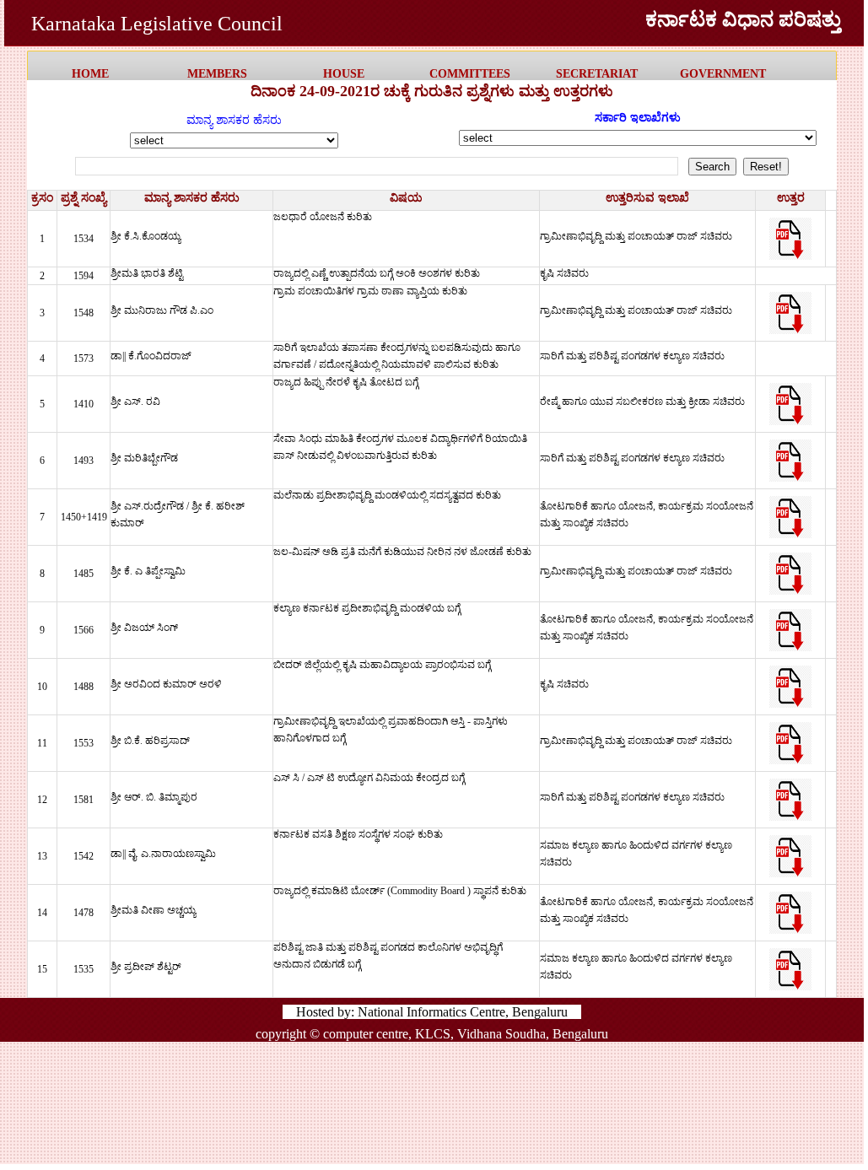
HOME (90, 73)
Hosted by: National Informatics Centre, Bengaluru (432, 1012)
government (723, 73)
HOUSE (343, 73)
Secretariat (597, 73)
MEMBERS (217, 73)
